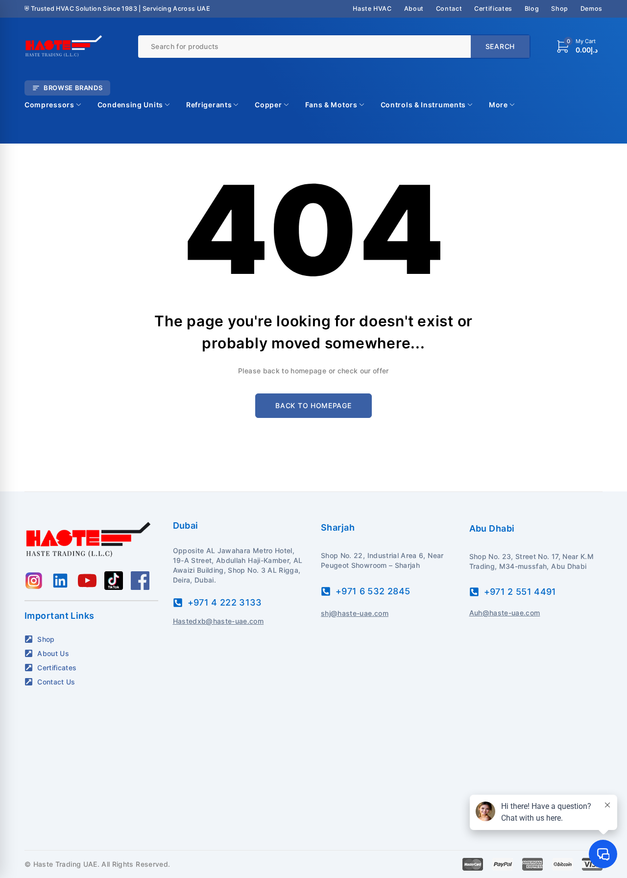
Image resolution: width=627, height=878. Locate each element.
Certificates (493, 8)
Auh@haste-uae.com (504, 613)
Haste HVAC (372, 8)
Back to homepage (313, 405)
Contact (449, 8)
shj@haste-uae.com (354, 613)
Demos (591, 8)
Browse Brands (73, 88)
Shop (559, 8)
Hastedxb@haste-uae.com (218, 621)
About (414, 8)
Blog (532, 8)
